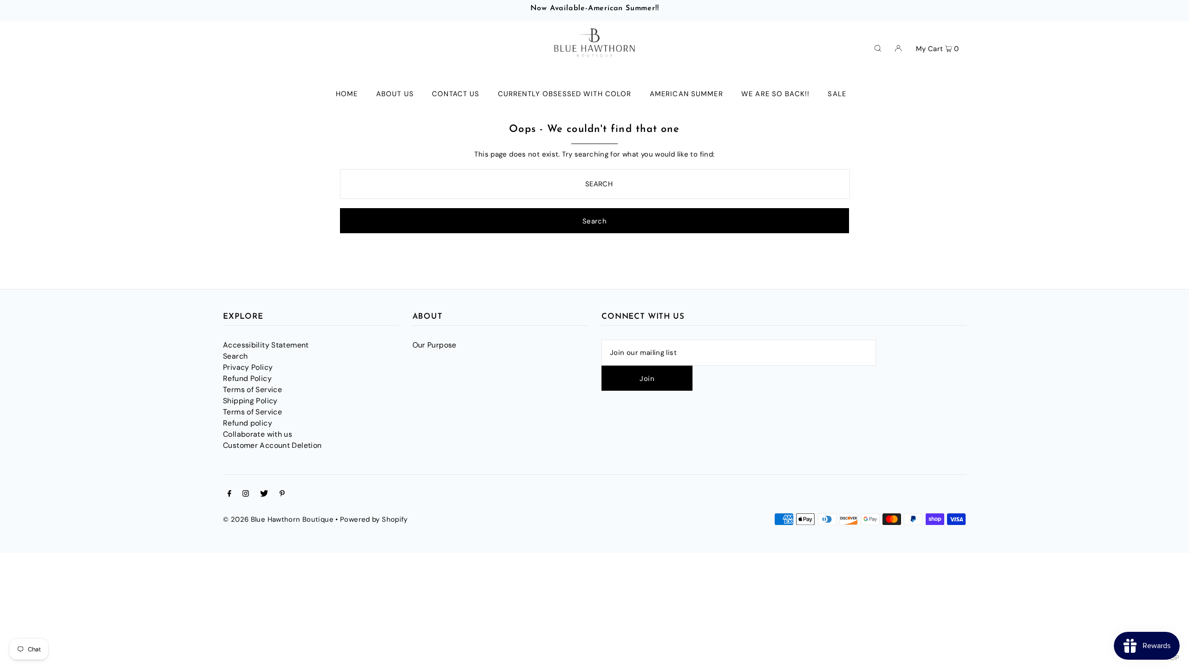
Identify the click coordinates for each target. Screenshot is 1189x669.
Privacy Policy (248, 367)
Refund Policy (247, 378)
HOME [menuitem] (347, 93)
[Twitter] (264, 494)
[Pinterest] (282, 494)
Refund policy (247, 423)
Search (235, 356)
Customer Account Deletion (272, 445)
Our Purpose (434, 345)
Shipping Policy (250, 401)
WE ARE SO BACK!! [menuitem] (775, 93)
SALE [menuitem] (837, 93)
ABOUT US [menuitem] (395, 93)
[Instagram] (245, 494)
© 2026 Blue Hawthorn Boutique (278, 519)
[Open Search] (878, 48)
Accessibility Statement (266, 345)
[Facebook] (229, 494)
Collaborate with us (257, 434)
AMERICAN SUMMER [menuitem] (686, 93)
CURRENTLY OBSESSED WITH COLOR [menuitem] (565, 93)
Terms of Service (252, 389)
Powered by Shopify (374, 519)
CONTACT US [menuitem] (455, 93)
